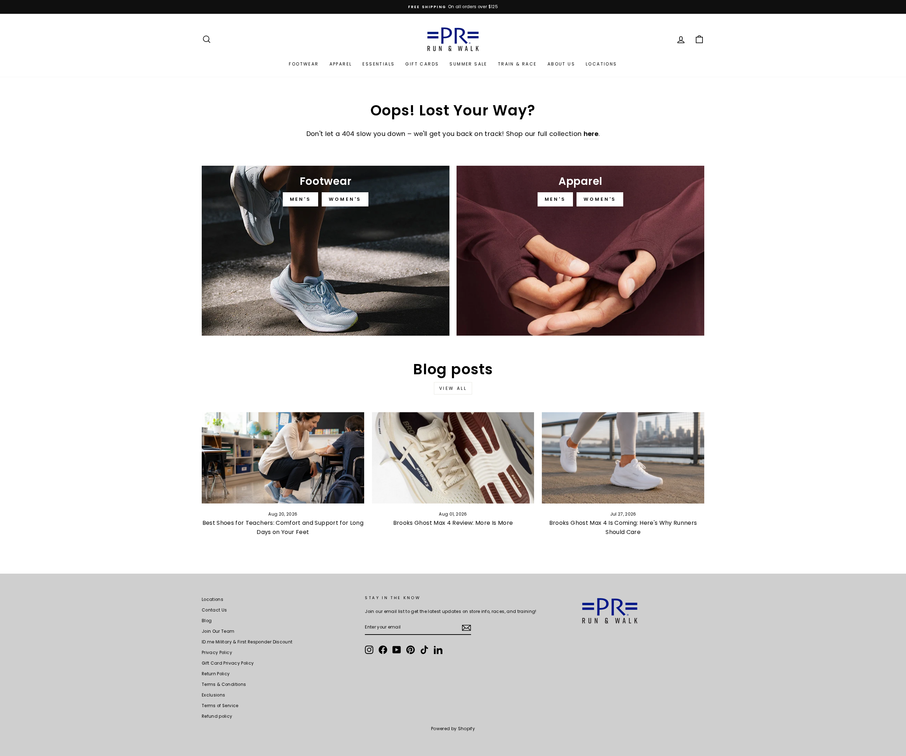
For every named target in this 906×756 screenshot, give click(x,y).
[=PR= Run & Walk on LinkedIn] (438, 650)
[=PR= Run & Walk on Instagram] (369, 650)
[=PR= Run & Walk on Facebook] (383, 650)
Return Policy (216, 674)
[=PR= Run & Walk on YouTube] (396, 650)
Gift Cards (422, 64)
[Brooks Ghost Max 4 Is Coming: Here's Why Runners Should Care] (623, 458)
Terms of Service (220, 706)
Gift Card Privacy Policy (228, 663)
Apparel (340, 64)
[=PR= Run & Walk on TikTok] (424, 650)
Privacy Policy (217, 652)
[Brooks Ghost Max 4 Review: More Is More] (453, 458)
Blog (207, 621)
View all (453, 388)
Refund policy (217, 716)
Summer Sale (468, 64)
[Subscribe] (466, 628)
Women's (345, 199)
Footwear (304, 64)
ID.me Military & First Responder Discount (247, 642)
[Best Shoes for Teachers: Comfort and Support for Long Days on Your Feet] (283, 458)
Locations (601, 64)
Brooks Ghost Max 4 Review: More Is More (453, 523)
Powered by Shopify (453, 729)
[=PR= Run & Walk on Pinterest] (410, 650)
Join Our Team (218, 631)
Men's (300, 199)
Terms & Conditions (224, 684)
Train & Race (517, 64)
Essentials (378, 64)
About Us (561, 64)
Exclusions (213, 695)
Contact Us (214, 610)
